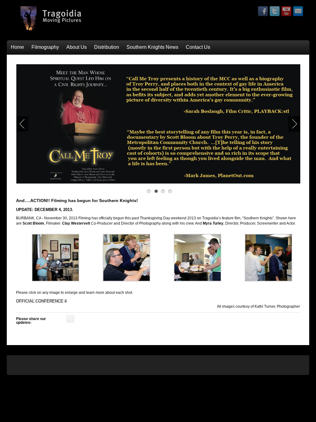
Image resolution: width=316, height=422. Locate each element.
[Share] (70, 319)
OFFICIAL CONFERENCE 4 (41, 301)
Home (17, 47)
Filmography (45, 47)
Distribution (106, 47)
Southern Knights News (152, 47)
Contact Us (198, 47)
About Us (76, 47)
